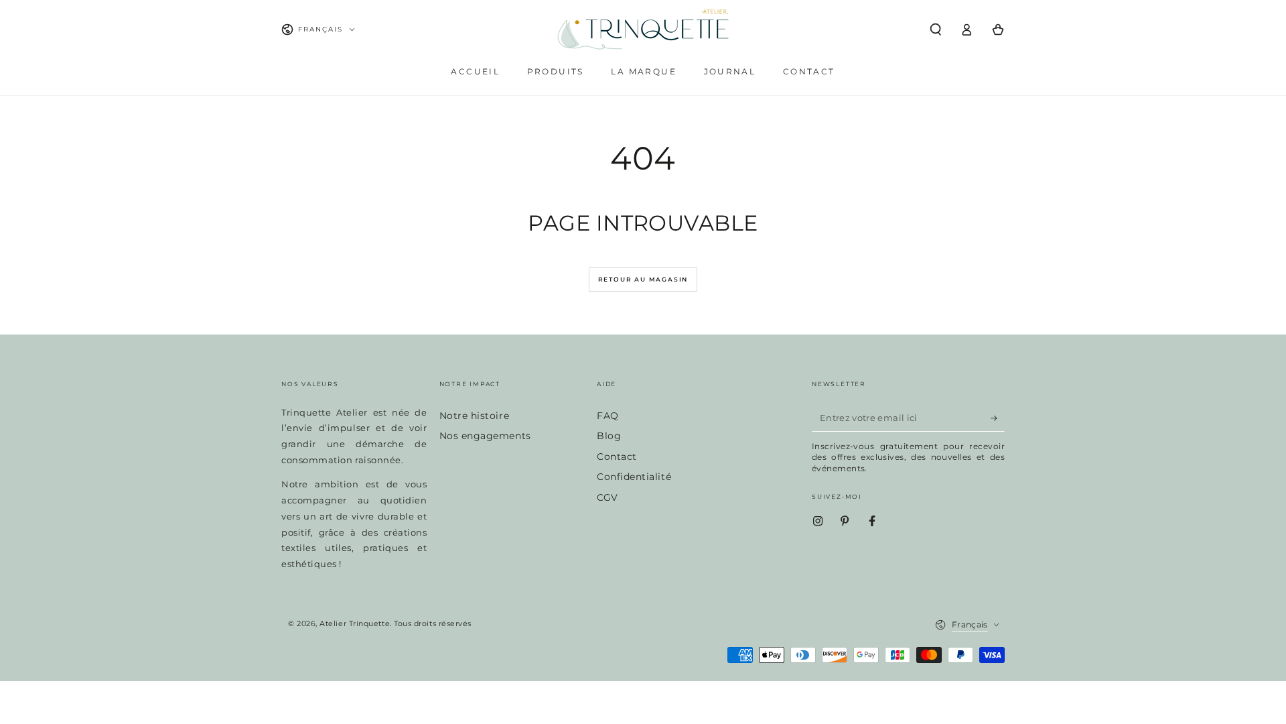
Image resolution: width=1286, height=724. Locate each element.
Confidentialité (634, 477)
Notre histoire (474, 416)
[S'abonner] (998, 418)
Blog (609, 436)
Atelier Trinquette (354, 623)
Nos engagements (485, 436)
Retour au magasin (643, 279)
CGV (607, 497)
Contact (617, 456)
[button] (935, 29)
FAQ (608, 416)
